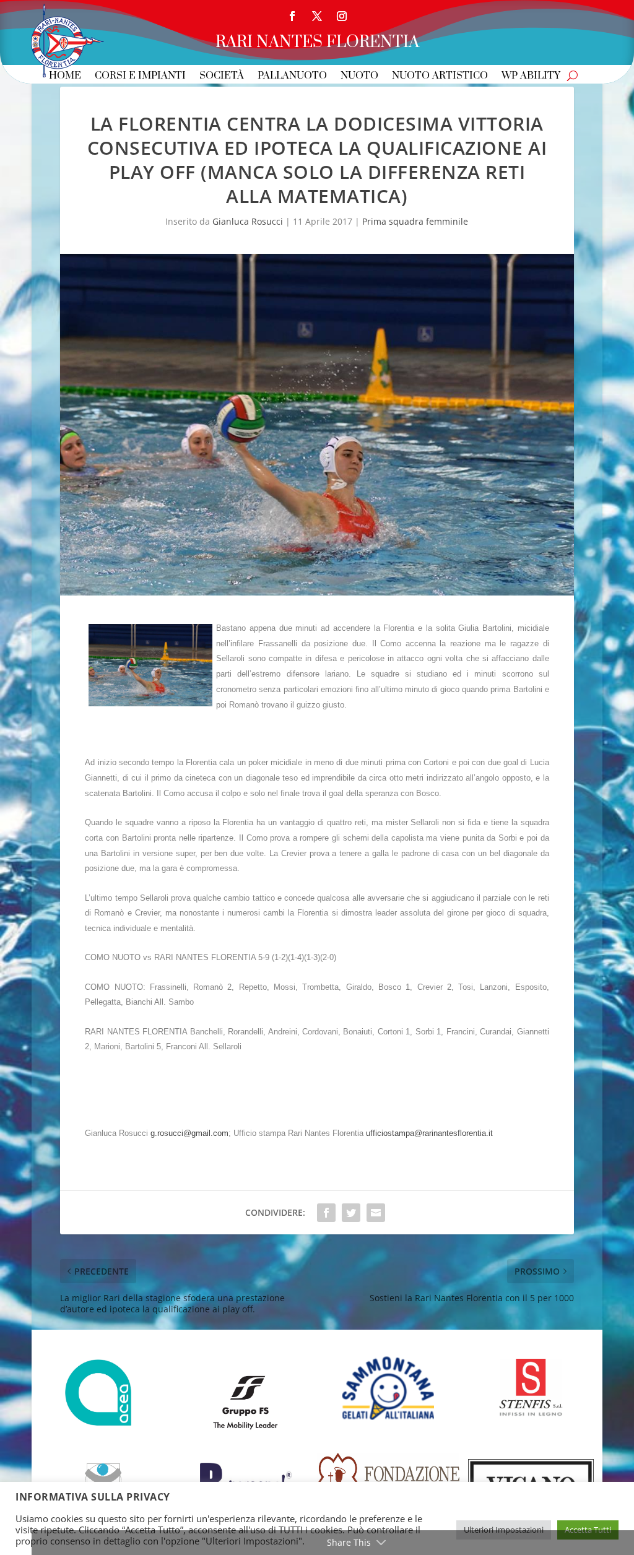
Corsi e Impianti (140, 76)
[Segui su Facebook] (292, 16)
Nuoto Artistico (440, 76)
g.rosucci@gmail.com (189, 1133)
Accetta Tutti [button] (588, 1529)
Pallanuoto (292, 76)
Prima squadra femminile (415, 221)
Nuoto (359, 76)
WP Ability (531, 76)
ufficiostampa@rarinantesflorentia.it (429, 1133)
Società (221, 76)
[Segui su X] (317, 16)
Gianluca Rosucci (247, 221)
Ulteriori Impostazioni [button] (504, 1529)
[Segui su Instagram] (342, 16)
